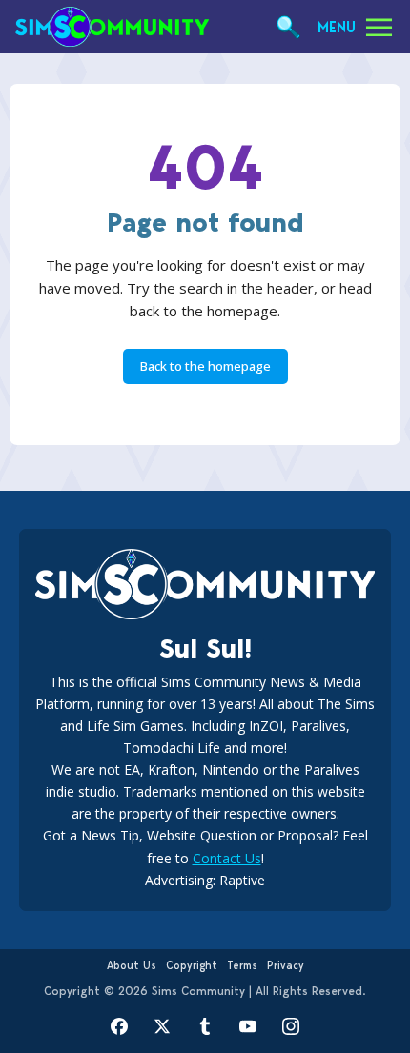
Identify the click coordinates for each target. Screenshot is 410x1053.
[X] (162, 1026)
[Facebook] (119, 1026)
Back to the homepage (205, 366)
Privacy (285, 965)
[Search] (288, 27)
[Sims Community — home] (112, 27)
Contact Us (227, 858)
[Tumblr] (205, 1026)
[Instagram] (291, 1026)
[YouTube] (248, 1026)
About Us (131, 965)
